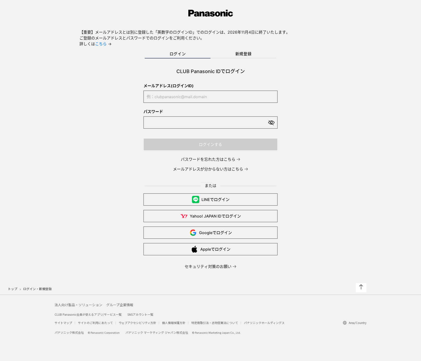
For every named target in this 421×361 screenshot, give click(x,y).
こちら (101, 43)
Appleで (215, 249)
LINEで (215, 199)
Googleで (215, 232)
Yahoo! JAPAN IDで (215, 216)
